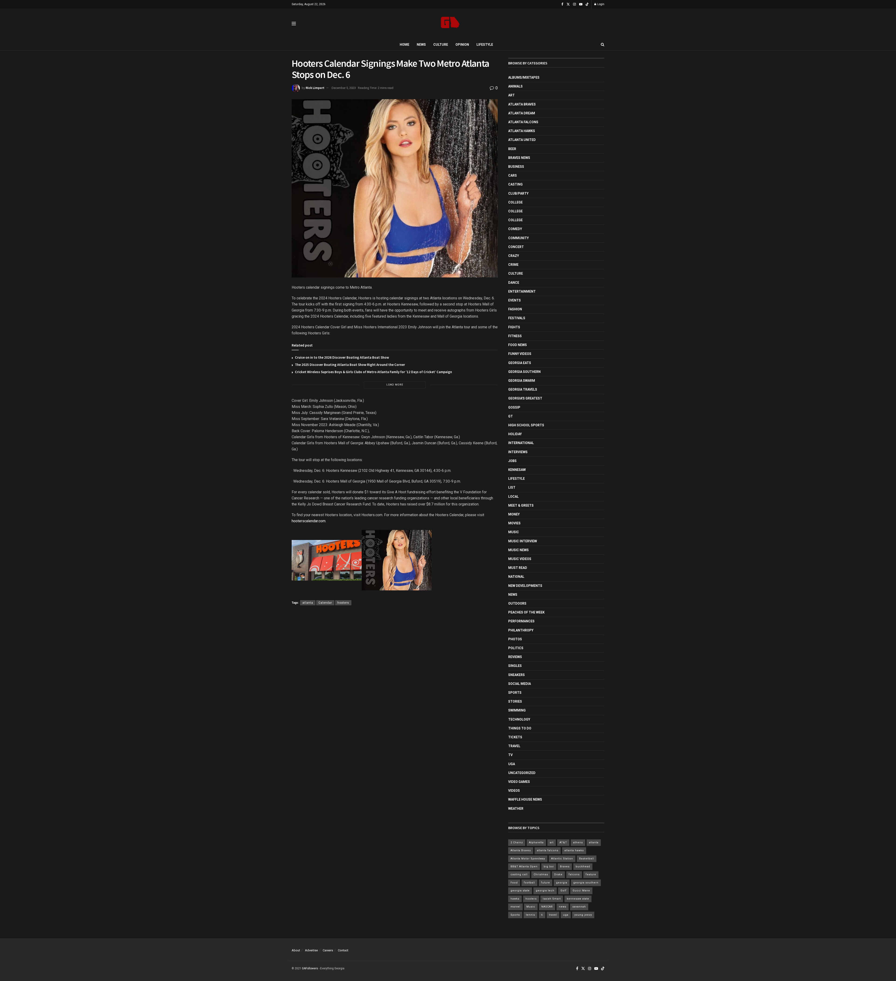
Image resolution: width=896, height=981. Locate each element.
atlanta (307, 602)
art (551, 842)
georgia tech (545, 890)
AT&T (563, 842)
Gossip (514, 407)
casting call (519, 874)
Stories (515, 701)
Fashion (515, 309)
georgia (561, 882)
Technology (519, 719)
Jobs (512, 461)
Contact (343, 950)
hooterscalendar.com (309, 521)
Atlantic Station (562, 858)
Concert (516, 247)
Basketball (586, 858)
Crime (513, 264)
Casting (515, 184)
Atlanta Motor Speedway (528, 858)
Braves (565, 866)
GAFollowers (310, 968)
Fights (514, 327)
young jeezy (583, 914)
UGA (511, 764)
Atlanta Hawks (521, 131)
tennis (530, 914)
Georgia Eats (519, 363)
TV (510, 755)
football (529, 882)
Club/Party (518, 193)
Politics (515, 648)
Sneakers (516, 675)
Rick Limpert (315, 88)
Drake (558, 874)
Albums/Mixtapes (523, 77)
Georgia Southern (524, 372)
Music (513, 532)
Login (600, 4)
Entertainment (522, 291)
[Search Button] (602, 44)
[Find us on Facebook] (562, 4)
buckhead (583, 866)
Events (514, 300)
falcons (574, 874)
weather (515, 808)
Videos (514, 790)
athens (578, 842)
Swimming (517, 710)
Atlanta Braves (522, 104)
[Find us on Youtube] (580, 4)
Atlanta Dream (521, 113)
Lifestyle (484, 44)
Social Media (519, 684)
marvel (515, 906)
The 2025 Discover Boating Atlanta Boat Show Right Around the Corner (350, 364)
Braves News (519, 158)
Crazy (513, 256)
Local (513, 496)
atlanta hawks (574, 850)
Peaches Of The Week (526, 612)
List (511, 487)
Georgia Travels (522, 389)
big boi (549, 866)
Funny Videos (519, 354)
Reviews (515, 657)
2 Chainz (517, 842)
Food (514, 882)
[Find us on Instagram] (574, 4)
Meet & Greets (521, 505)
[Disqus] (395, 677)
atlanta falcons (547, 850)
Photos (515, 639)
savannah (579, 906)
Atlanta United (522, 140)
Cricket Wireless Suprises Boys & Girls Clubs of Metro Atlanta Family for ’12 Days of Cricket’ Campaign (373, 372)
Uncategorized (522, 773)
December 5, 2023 (344, 88)
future (545, 882)
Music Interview (522, 541)
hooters (343, 602)
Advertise (311, 950)
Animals (515, 86)
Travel (514, 746)
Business (516, 166)
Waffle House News (525, 799)
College (515, 202)
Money (514, 514)
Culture (440, 44)
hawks (515, 898)
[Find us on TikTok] (587, 4)
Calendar (325, 602)
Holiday (515, 434)
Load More (394, 384)
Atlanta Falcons (523, 122)
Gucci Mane (581, 890)
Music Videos (519, 559)
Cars (512, 175)
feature (591, 874)
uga (565, 914)
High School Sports (526, 425)
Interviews (518, 452)
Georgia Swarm (521, 380)
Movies (514, 523)
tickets (515, 737)
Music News (518, 550)
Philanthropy (520, 630)
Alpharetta (536, 842)
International (521, 443)
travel (553, 914)
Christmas (541, 874)
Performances (521, 621)
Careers (328, 950)
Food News (517, 345)
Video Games (519, 782)
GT (510, 416)
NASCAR (547, 906)
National (516, 576)
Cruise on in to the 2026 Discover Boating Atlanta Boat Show (342, 357)
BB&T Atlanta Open (524, 866)
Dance (513, 282)
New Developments (525, 586)
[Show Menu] (294, 23)
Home (404, 44)
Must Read (517, 568)
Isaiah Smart (552, 898)
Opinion (462, 44)
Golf (563, 890)
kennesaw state (578, 898)
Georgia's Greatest (525, 398)
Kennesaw (517, 470)
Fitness (515, 336)
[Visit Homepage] (450, 23)
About (296, 950)
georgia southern (585, 882)
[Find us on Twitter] (568, 4)
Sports (515, 692)
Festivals (516, 318)
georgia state (520, 890)
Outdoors (517, 603)
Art (511, 95)
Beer (512, 149)
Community (518, 238)
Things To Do (519, 728)
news (562, 906)
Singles (515, 666)
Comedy (515, 229)
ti (542, 914)
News (421, 44)
